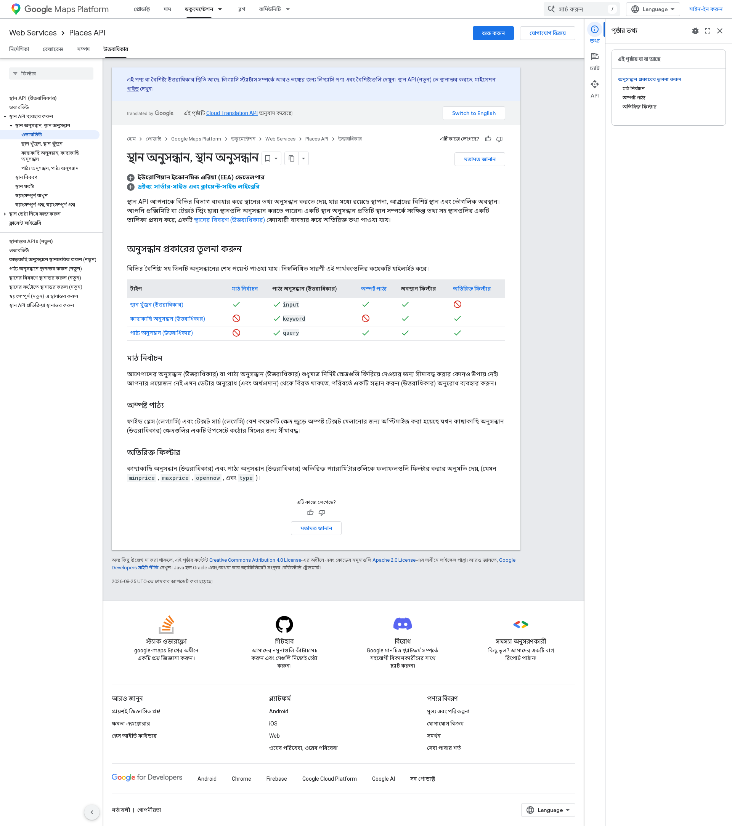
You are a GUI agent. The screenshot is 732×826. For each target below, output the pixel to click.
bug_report (695, 30)
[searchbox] (51, 73)
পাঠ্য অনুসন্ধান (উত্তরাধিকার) (161, 333)
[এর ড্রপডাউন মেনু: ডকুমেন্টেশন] (222, 9)
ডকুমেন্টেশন (199, 9)
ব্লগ (242, 9)
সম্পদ (83, 49)
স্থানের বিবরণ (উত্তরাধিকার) (229, 220)
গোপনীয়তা (149, 810)
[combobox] (582, 9)
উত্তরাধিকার (115, 49)
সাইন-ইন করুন (706, 9)
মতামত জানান (480, 159)
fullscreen (707, 30)
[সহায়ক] (488, 139)
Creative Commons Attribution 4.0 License (255, 560)
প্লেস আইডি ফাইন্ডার (134, 736)
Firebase (276, 779)
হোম (131, 139)
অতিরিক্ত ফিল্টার (472, 289)
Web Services (33, 33)
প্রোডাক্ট (142, 9)
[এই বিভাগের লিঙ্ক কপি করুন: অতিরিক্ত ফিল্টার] (188, 453)
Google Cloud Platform (329, 779)
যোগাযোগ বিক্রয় (548, 33)
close (719, 30)
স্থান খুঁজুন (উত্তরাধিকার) (156, 305)
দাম (167, 9)
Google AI (383, 779)
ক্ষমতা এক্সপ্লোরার (131, 724)
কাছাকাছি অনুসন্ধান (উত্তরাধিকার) (167, 319)
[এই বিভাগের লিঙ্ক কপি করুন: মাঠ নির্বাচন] (170, 358)
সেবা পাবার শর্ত (444, 748)
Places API (87, 33)
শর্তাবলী (121, 810)
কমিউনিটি (270, 9)
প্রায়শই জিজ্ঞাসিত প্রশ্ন (136, 711)
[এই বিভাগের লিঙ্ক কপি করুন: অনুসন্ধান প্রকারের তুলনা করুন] (249, 249)
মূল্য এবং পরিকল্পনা (448, 711)
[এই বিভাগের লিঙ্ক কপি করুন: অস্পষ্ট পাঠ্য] (171, 406)
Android (278, 711)
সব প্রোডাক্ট (422, 779)
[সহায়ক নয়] (499, 139)
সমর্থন (434, 736)
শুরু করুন (493, 33)
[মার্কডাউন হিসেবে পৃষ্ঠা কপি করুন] (292, 158)
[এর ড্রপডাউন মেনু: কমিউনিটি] (290, 9)
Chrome (241, 779)
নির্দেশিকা (19, 49)
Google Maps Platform (196, 139)
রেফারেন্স (53, 49)
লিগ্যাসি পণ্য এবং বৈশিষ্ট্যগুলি (349, 80)
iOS (273, 724)
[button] (50, 116)
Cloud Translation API (232, 113)
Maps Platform (81, 9)
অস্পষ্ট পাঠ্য (374, 289)
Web (274, 736)
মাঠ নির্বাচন (245, 289)
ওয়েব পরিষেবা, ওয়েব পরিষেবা (303, 748)
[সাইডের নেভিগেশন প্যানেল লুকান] (92, 812)
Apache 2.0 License (394, 560)
